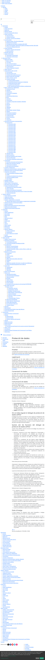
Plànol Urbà (5, 590)
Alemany (6, 13)
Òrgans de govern (7, 535)
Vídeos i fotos (6, 636)
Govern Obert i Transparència (9, 566)
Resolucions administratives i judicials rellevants (13, 559)
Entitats (4, 605)
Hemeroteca (5, 640)
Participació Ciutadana (8, 611)
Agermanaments (6, 607)
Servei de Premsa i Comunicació (10, 628)
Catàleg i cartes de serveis (8, 609)
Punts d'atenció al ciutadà (8, 571)
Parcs (4, 597)
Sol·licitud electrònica (7, 574)
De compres (5, 602)
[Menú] (1, 24)
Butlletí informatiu (7, 632)
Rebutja (37, 658)
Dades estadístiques (7, 587)
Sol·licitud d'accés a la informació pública (11, 577)
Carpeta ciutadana (7, 578)
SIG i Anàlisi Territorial (7, 619)
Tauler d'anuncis (6, 550)
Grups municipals (6, 543)
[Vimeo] (15, 644)
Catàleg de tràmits (7, 573)
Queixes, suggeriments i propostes (10, 576)
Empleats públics (6, 563)
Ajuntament (3, 532)
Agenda (4, 630)
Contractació (5, 556)
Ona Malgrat (5, 637)
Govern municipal (6, 541)
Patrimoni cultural (7, 593)
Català (5, 8)
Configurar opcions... (5, 658)
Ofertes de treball (6, 549)
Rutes (4, 591)
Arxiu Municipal (6, 612)
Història (4, 585)
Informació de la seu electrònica (10, 567)
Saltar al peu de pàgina (7, 3)
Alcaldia (4, 534)
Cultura (4, 598)
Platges (4, 594)
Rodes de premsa (6, 633)
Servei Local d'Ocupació (8, 616)
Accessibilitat (5, 342)
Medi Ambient (6, 622)
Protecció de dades (29, 647)
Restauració (5, 601)
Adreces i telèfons (6, 604)
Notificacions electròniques (9, 581)
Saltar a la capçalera (6, 0)
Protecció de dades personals (9, 569)
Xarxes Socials (6, 635)
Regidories (5, 536)
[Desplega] (12, 335)
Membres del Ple (6, 538)
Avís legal (5, 337)
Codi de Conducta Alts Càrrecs (9, 539)
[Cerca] (32, 22)
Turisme (2, 642)
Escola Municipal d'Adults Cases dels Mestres (12, 623)
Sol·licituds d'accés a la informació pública (12, 560)
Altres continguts (7, 335)
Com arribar (5, 588)
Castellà (6, 10)
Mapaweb (5, 346)
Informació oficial (4, 548)
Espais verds (5, 595)
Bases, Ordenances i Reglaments (10, 553)
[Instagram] (17, 644)
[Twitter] (8, 644)
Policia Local (5, 618)
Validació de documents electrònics (10, 583)
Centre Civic (5, 615)
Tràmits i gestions (5, 570)
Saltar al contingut (6, 2)
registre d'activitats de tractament (21, 354)
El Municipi (3, 584)
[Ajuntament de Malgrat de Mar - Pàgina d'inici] (8, 20)
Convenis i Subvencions (8, 557)
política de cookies (12, 655)
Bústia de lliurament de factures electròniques (13, 580)
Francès (6, 14)
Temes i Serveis (4, 608)
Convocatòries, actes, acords (9, 552)
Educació (5, 621)
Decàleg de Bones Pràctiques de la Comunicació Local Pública (16, 639)
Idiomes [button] (4, 7)
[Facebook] (10, 644)
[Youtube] (13, 644)
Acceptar (41, 658)
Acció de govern (6, 542)
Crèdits (4, 344)
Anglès (5, 11)
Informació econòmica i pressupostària (11, 555)
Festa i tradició (6, 600)
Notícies (4, 629)
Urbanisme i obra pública (8, 562)
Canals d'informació (7, 546)
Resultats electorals (7, 545)
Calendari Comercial (7, 564)
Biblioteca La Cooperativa (8, 614)
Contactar (3, 5)
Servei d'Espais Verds (7, 625)
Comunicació (3, 626)
